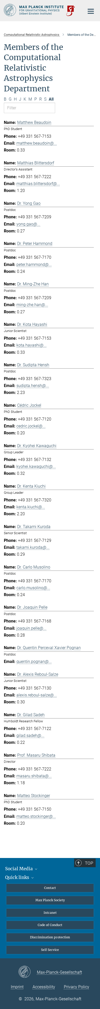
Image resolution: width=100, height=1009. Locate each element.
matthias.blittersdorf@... (38, 183)
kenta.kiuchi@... (30, 506)
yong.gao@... (28, 224)
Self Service (50, 950)
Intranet (50, 913)
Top (89, 863)
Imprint (17, 986)
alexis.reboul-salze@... (36, 695)
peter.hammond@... (34, 264)
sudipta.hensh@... (32, 385)
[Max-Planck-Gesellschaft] (27, 972)
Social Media (19, 868)
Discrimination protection (50, 937)
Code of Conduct (50, 925)
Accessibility (44, 986)
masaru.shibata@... (34, 776)
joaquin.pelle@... (31, 628)
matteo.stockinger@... (36, 816)
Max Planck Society (50, 900)
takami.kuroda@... (32, 547)
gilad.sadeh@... (30, 735)
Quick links (17, 877)
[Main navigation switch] (91, 11)
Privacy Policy (76, 986)
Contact (50, 888)
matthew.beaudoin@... (36, 143)
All (51, 99)
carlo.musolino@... (33, 587)
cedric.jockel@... (31, 426)
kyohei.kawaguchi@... (36, 466)
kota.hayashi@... (31, 345)
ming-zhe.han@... (32, 304)
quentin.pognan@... (34, 661)
